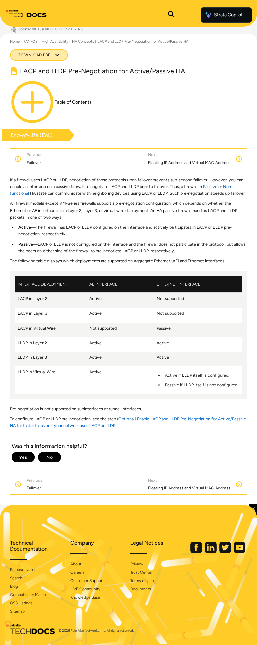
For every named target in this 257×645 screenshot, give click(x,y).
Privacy (136, 564)
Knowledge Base (85, 597)
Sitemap (17, 611)
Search (16, 578)
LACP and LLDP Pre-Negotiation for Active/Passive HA (143, 41)
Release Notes (23, 569)
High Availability (54, 41)
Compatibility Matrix (28, 594)
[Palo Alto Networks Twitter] (225, 552)
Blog (14, 586)
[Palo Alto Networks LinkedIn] (211, 552)
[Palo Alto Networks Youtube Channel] (239, 552)
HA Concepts (83, 41)
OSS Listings (21, 603)
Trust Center (141, 572)
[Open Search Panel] (171, 15)
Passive (210, 186)
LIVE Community (85, 589)
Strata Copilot (228, 15)
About (75, 564)
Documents (140, 589)
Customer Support (87, 580)
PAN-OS (30, 41)
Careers (77, 572)
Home (15, 41)
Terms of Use (142, 580)
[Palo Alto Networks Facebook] (196, 552)
